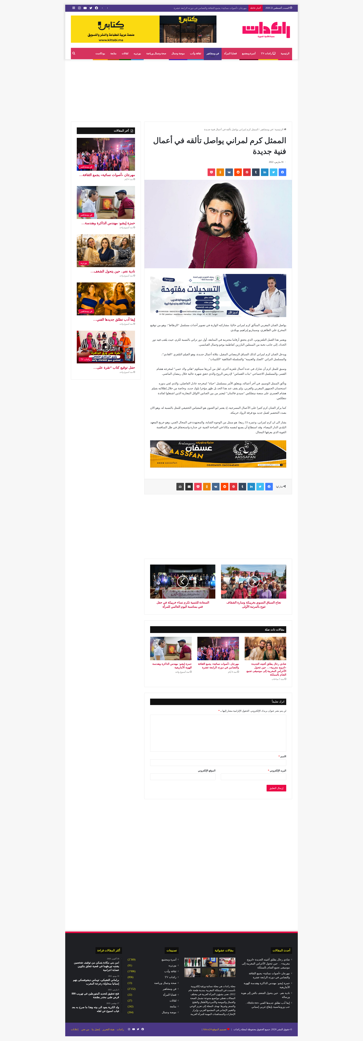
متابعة (113, 53)
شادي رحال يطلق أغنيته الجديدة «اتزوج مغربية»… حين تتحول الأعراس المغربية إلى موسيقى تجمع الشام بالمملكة (266, 963)
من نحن (85, 1029)
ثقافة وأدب (195, 53)
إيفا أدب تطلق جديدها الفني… (114, 319)
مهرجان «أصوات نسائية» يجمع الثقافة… (107, 175)
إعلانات (74, 1029)
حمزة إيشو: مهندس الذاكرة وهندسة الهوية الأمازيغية (220, 8)
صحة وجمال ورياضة (156, 53)
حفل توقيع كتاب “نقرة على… (114, 367)
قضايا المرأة (230, 53)
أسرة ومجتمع (249, 53)
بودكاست (100, 53)
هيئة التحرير (108, 1029)
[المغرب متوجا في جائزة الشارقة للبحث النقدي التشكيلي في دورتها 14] (227, 972)
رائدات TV (266, 53)
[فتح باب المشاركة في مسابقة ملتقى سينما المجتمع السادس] (227, 962)
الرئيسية (285, 53)
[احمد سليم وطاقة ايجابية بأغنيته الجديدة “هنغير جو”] (210, 972)
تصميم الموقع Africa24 (214, 1029)
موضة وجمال (178, 53)
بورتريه (137, 53)
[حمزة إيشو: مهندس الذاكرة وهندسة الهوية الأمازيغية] (171, 648)
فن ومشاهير (212, 53)
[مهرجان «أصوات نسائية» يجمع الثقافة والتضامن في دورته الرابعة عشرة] (218, 648)
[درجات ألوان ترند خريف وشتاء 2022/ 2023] (192, 962)
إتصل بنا (96, 1029)
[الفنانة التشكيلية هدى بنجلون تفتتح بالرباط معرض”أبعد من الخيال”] (210, 962)
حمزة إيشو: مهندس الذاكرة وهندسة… (108, 223)
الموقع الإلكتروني (207, 770)
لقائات (125, 53)
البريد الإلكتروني (277, 770)
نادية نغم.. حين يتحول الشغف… (113, 271)
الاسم (282, 756)
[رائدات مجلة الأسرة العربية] (266, 29)
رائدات (120, 1029)
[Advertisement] (181, 89)
